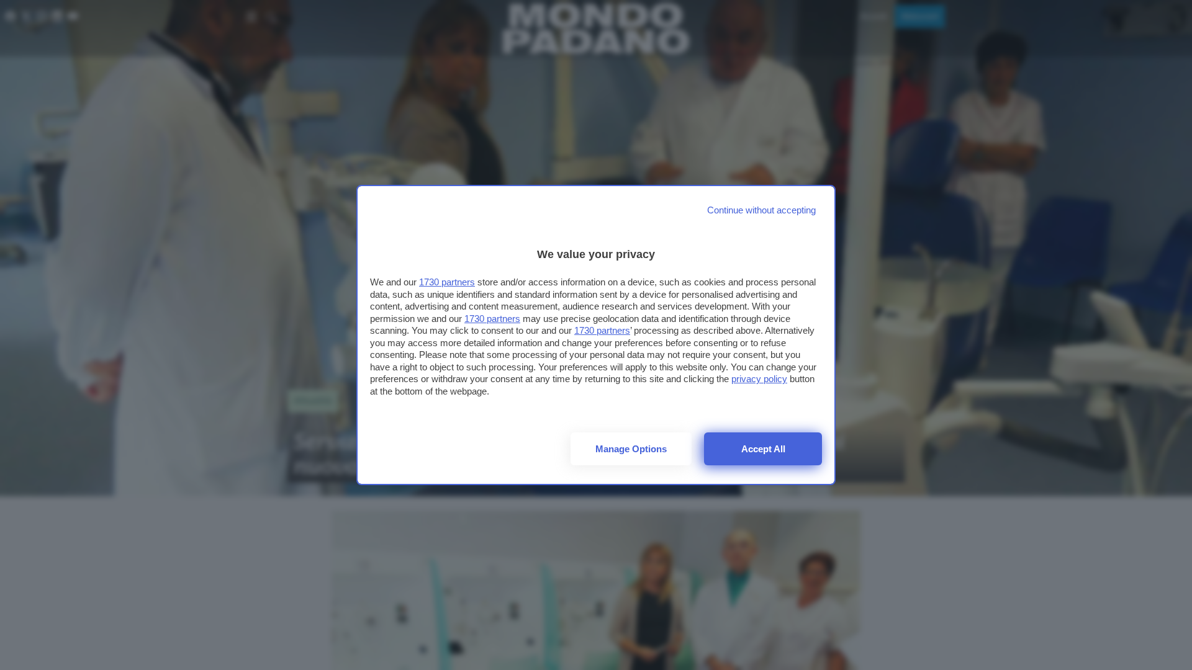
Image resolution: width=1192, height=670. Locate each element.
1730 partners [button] (447, 282)
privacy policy (759, 378)
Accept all (763, 449)
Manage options (631, 449)
